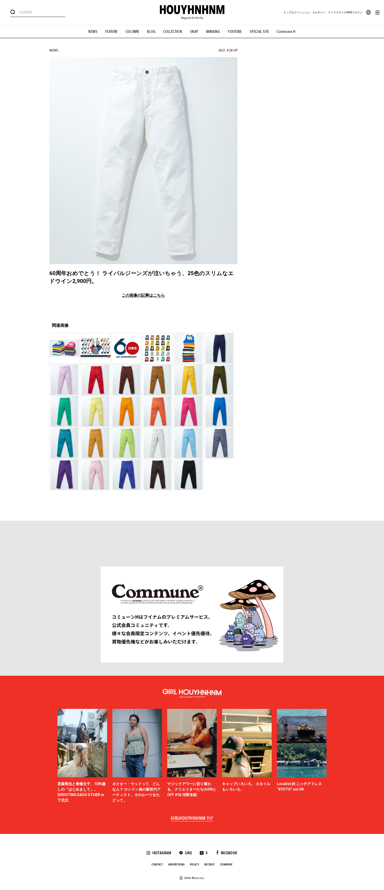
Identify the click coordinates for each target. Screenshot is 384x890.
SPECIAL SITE (259, 31)
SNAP (194, 31)
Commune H (286, 31)
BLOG (151, 31)
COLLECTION (172, 31)
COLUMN (132, 31)
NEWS (92, 31)
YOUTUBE (235, 31)
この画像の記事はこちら (143, 295)
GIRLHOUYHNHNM (192, 818)
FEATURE (111, 31)
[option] (82, 756)
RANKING (213, 31)
